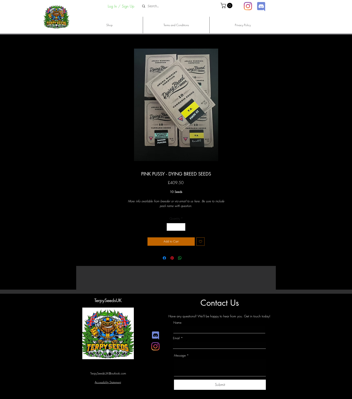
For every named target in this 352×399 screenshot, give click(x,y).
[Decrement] (170, 227)
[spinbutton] (176, 227)
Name (177, 322)
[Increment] (182, 227)
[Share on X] (187, 258)
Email (176, 338)
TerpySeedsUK (108, 300)
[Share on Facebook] (164, 258)
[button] (227, 5)
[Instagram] (248, 6)
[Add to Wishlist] (200, 241)
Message (180, 355)
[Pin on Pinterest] (172, 258)
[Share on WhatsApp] (179, 258)
